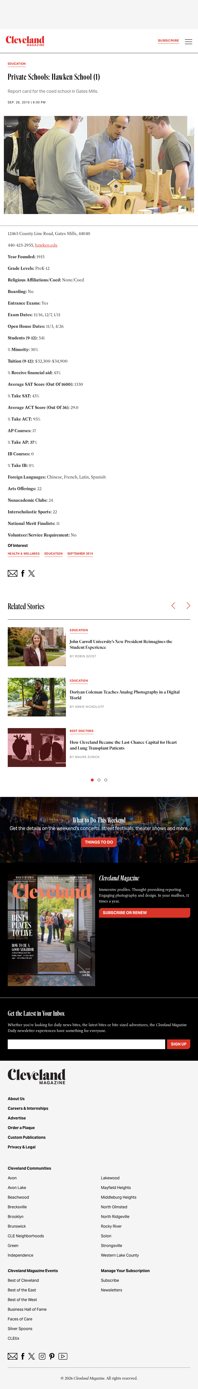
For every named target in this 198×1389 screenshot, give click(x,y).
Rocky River (111, 1226)
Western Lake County (120, 1255)
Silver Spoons (20, 1328)
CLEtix (13, 1338)
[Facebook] (22, 1356)
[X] (31, 1356)
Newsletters (111, 1290)
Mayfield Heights (116, 1187)
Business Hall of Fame (27, 1309)
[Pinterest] (52, 1356)
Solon (106, 1236)
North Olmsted (114, 1207)
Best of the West (22, 1299)
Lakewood (110, 1178)
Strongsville (111, 1245)
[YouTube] (62, 1356)
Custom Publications (27, 1137)
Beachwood (18, 1197)
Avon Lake (17, 1187)
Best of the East (22, 1290)
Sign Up (178, 1044)
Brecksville (17, 1207)
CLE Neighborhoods (26, 1236)
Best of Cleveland (23, 1280)
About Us (16, 1098)
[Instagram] (42, 1356)
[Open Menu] (188, 42)
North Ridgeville (115, 1216)
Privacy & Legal (21, 1147)
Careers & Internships (28, 1108)
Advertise (17, 1118)
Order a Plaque (21, 1127)
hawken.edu (46, 245)
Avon (12, 1178)
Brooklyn (15, 1216)
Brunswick (17, 1226)
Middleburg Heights (118, 1197)
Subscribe (168, 40)
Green (13, 1245)
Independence (20, 1255)
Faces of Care (20, 1319)
